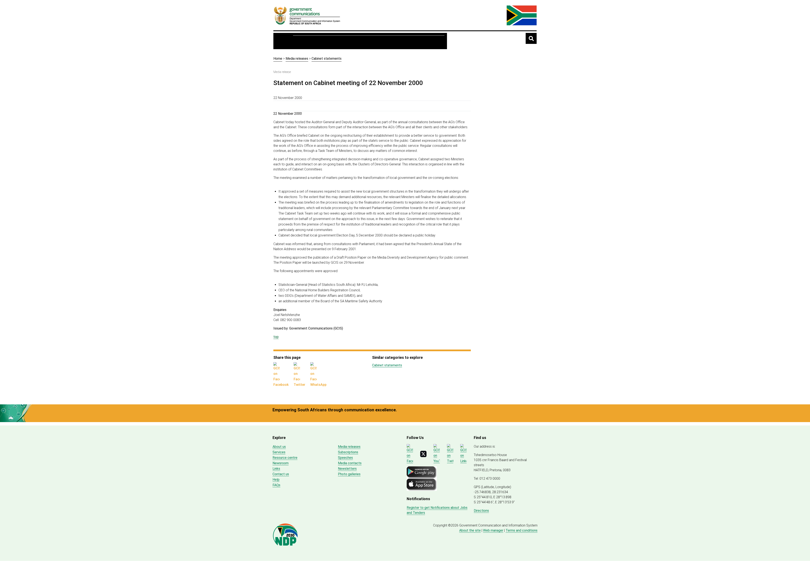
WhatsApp (318, 385)
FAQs (276, 485)
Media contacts (350, 463)
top (276, 337)
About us (304, 41)
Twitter (299, 385)
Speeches (345, 458)
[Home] (307, 15)
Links (276, 469)
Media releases (297, 59)
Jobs (405, 41)
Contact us (281, 474)
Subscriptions (348, 452)
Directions (481, 511)
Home (284, 41)
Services (386, 41)
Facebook (281, 385)
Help (276, 480)
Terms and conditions (521, 530)
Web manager (493, 530)
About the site (470, 530)
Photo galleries (349, 474)
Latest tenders (428, 41)
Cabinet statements (327, 59)
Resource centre (333, 41)
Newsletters (347, 469)
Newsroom (363, 41)
